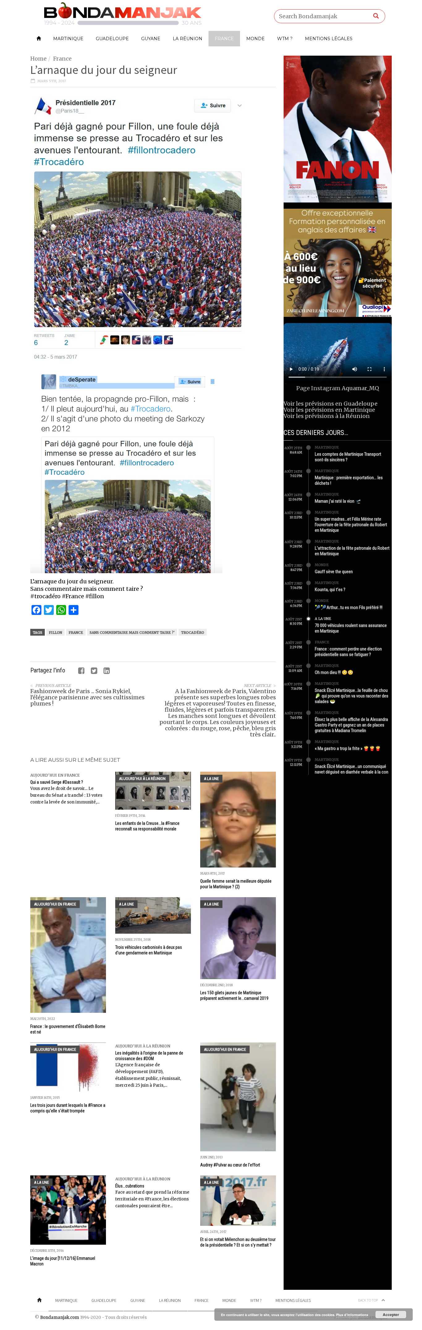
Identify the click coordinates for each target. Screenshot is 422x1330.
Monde (255, 38)
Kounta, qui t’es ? (330, 589)
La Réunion (187, 38)
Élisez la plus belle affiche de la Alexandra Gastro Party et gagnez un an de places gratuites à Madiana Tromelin (351, 725)
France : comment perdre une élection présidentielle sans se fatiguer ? (348, 651)
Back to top (368, 1300)
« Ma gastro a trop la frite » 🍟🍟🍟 (348, 748)
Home (38, 58)
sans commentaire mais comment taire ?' (132, 632)
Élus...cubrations (129, 1185)
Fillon (55, 632)
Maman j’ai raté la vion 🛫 (338, 501)
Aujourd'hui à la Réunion (142, 778)
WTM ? (285, 38)
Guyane (150, 38)
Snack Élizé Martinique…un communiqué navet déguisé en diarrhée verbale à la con (351, 769)
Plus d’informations (352, 1314)
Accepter (391, 1314)
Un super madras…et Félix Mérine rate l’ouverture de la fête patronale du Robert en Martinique (351, 524)
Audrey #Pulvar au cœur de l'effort (230, 1164)
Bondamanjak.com (59, 1317)
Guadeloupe (112, 38)
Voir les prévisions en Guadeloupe (331, 403)
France (224, 38)
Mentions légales (328, 38)
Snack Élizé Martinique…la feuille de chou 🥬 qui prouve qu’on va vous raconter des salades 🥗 (351, 696)
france (76, 632)
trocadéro (192, 632)
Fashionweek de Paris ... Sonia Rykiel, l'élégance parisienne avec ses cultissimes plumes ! (87, 697)
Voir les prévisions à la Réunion (327, 416)
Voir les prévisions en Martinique (329, 409)
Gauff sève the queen (334, 571)
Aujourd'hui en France (55, 775)
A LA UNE (211, 778)
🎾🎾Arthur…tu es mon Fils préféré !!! (348, 607)
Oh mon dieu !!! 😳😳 (334, 672)
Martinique (68, 38)
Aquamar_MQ (360, 388)
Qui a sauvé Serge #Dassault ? (56, 782)
